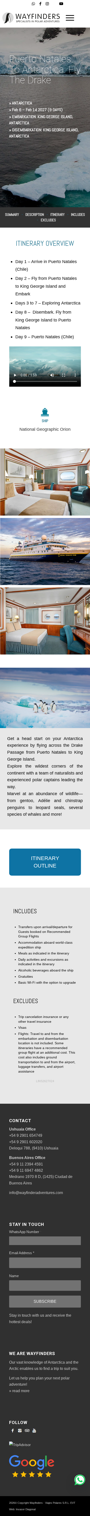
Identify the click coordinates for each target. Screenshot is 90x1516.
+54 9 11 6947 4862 (26, 1170)
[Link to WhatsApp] (33, 3)
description (34, 214)
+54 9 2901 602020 (25, 1142)
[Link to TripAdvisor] (54, 3)
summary (12, 214)
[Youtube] (34, 1430)
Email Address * (21, 1253)
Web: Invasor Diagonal (22, 1509)
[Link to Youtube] (61, 3)
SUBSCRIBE (45, 1301)
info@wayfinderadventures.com (36, 1193)
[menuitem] (67, 17)
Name (14, 1276)
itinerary (57, 214)
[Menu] (67, 17)
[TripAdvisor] (27, 1430)
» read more (19, 1391)
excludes (48, 219)
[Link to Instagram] (47, 3)
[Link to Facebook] (40, 3)
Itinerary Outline (45, 862)
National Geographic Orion (45, 429)
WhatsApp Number (25, 1232)
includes (78, 214)
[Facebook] (12, 1430)
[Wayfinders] (31, 17)
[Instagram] (20, 1430)
